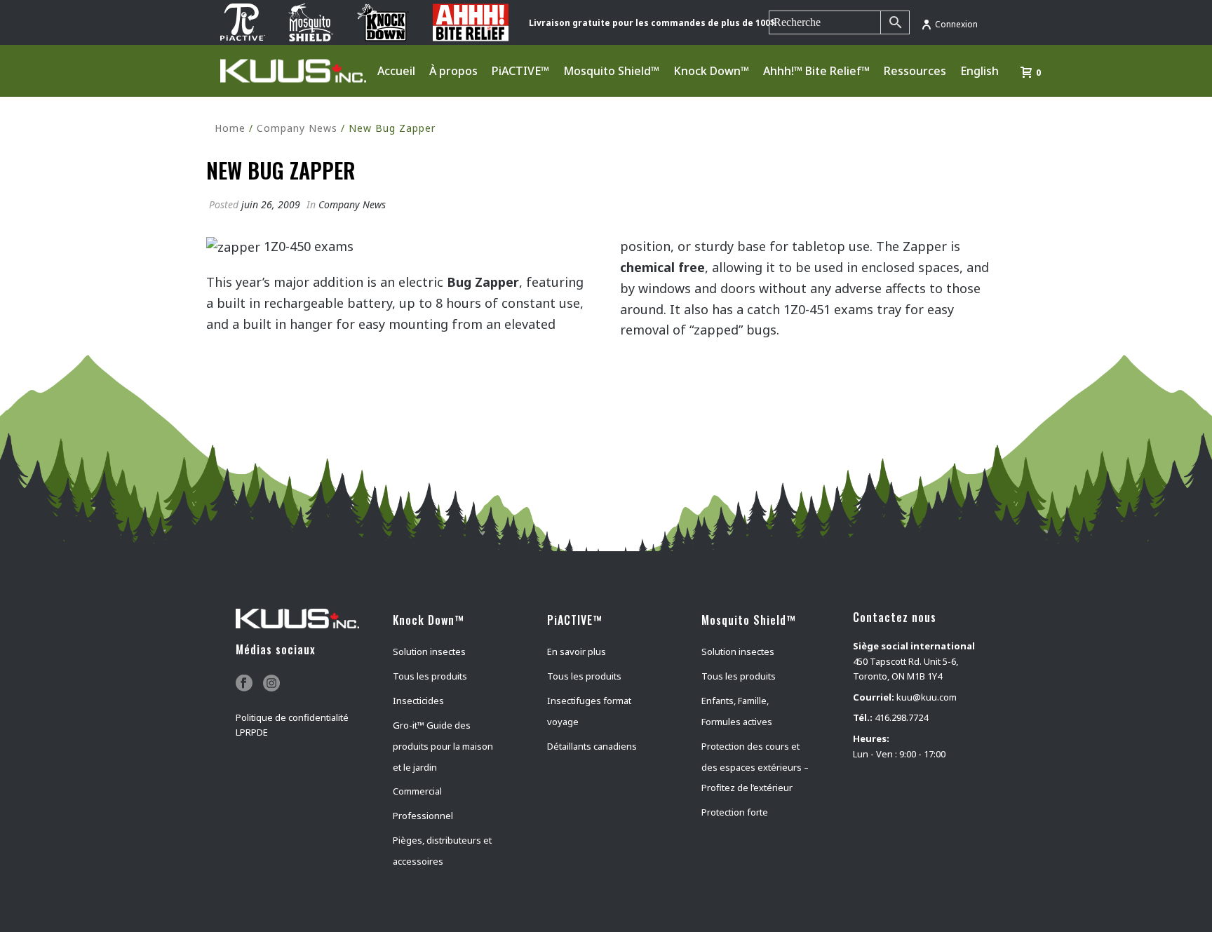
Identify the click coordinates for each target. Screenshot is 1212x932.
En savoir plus (576, 651)
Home (230, 128)
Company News (297, 128)
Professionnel (423, 815)
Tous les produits (430, 676)
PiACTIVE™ (520, 71)
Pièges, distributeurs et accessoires (442, 850)
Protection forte (734, 812)
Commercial (417, 791)
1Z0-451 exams (828, 309)
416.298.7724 (901, 717)
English (979, 71)
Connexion (956, 24)
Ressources (915, 71)
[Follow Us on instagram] (271, 684)
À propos (453, 71)
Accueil (396, 71)
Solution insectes (429, 651)
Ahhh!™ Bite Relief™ (816, 71)
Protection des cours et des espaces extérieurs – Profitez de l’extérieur (755, 767)
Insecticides (418, 700)
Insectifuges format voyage (589, 711)
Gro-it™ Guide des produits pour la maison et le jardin (443, 746)
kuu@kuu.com (926, 697)
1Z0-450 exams (309, 246)
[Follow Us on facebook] (244, 684)
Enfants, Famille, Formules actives (736, 711)
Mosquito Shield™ (611, 71)
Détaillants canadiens (592, 746)
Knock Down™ (711, 71)
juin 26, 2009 (270, 204)
